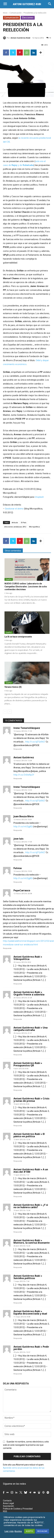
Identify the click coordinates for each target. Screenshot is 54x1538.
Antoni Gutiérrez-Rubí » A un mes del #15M (31, 1170)
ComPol (9, 579)
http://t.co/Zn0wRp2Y (24, 775)
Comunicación (15, 13)
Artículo (15, 522)
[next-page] (10, 712)
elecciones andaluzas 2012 (15, 527)
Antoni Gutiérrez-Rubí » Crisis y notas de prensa (31, 1099)
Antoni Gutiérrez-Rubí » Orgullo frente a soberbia (29, 993)
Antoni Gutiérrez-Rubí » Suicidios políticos (28, 1277)
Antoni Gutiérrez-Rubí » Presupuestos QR (28, 1064)
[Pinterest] (20, 53)
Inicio (5, 13)
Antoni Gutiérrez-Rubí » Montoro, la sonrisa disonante (32, 1241)
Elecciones (27, 17)
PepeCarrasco (22, 890)
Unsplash (39, 497)
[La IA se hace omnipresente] (27, 622)
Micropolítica (34, 527)
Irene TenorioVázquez (27, 728)
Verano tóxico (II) (13, 687)
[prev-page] (5, 712)
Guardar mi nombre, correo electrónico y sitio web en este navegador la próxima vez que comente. (26, 1444)
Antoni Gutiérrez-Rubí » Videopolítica (28, 957)
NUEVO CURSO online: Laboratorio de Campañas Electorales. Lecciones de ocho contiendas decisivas (25, 586)
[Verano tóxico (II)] (27, 673)
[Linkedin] (34, 53)
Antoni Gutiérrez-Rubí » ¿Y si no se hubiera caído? (31, 1206)
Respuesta (18, 749)
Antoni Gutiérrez (24, 757)
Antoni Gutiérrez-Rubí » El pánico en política (29, 1135)
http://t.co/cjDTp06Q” (35, 742)
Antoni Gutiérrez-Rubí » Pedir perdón (31, 1347)
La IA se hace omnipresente (18, 636)
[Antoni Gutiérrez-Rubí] (5, 37)
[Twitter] (13, 53)
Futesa (18, 868)
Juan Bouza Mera (24, 816)
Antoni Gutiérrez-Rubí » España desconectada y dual (30, 1312)
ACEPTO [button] (29, 1531)
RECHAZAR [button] (42, 1531)
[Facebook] (6, 53)
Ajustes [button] (18, 1531)
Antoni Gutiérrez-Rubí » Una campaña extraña (31, 1028)
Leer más (9, 1531)
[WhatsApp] (27, 53)
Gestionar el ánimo (14, 508)
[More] (41, 53)
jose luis (18, 838)
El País (23, 522)
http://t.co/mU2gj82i (23, 826)
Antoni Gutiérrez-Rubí (20, 38)
